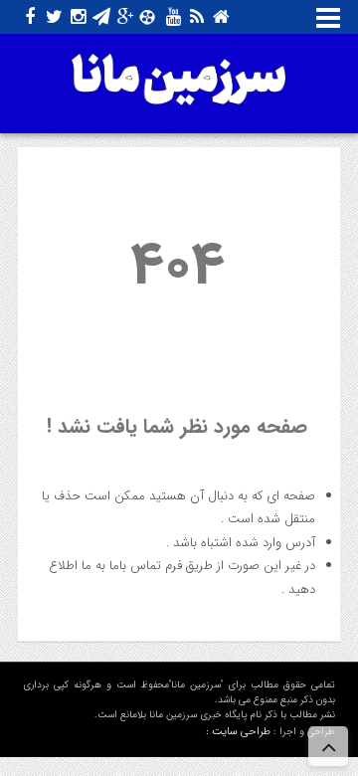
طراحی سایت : (238, 731)
